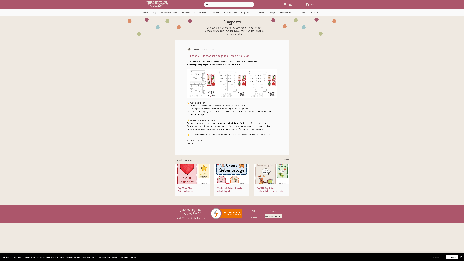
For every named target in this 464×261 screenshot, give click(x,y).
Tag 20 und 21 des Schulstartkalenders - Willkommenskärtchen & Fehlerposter (188, 190)
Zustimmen (452, 257)
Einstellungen (437, 257)
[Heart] (285, 4)
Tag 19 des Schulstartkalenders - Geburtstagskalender (231, 190)
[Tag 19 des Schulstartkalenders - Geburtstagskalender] (231, 174)
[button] (290, 4)
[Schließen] (461, 257)
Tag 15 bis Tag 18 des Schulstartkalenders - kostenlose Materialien (271, 190)
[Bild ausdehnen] (202, 83)
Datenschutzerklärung (127, 257)
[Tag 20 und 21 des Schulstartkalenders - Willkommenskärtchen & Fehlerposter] (192, 174)
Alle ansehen (284, 159)
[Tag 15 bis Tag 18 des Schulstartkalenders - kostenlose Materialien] (271, 174)
